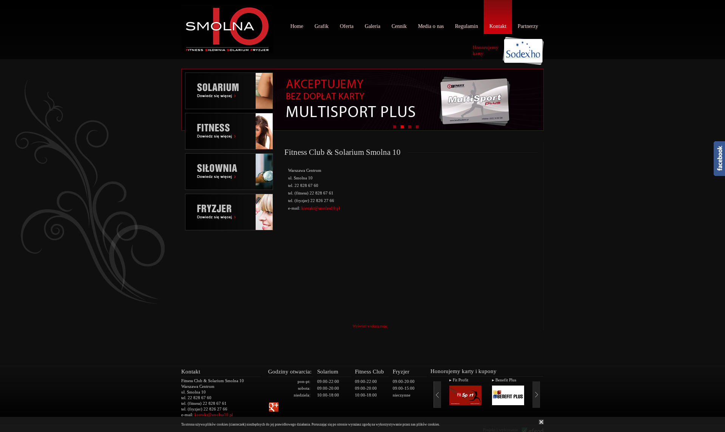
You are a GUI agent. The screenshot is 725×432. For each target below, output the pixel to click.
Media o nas (431, 26)
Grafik (322, 26)
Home (296, 26)
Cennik (399, 26)
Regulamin (466, 26)
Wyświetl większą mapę (370, 326)
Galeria (372, 26)
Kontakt (497, 26)
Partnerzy (528, 26)
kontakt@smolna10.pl (320, 208)
